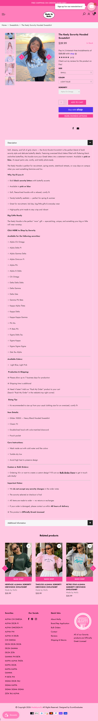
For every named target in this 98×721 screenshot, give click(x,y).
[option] (35, 57)
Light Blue (65, 81)
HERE (15, 230)
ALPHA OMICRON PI (14, 627)
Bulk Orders (55, 627)
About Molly (56, 619)
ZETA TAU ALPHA (12, 693)
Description (12, 142)
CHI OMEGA (10, 640)
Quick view (28, 546)
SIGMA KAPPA (11, 685)
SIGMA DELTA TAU (12, 681)
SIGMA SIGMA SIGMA (14, 689)
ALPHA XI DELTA (12, 635)
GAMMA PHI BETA (12, 656)
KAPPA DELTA (10, 665)
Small (63, 72)
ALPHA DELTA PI (12, 623)
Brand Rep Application (60, 623)
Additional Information (17, 523)
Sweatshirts (14, 25)
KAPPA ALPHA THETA (14, 660)
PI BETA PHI (10, 676)
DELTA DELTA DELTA (13, 644)
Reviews (54, 635)
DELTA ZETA (10, 652)
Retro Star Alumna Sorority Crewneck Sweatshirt (76, 587)
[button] (91, 6)
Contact (54, 631)
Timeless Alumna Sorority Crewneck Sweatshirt (48, 585)
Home (4, 25)
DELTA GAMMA (11, 648)
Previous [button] (21, 57)
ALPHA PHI (9, 631)
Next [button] (49, 57)
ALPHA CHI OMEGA (13, 619)
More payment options (75, 115)
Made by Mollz (11, 590)
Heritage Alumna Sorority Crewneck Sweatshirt (18, 585)
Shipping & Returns (58, 640)
